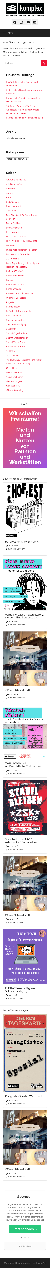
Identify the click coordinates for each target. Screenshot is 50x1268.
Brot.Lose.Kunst (13, 206)
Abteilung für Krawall (16, 180)
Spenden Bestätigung (16, 324)
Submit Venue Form (15, 342)
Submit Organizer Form (17, 333)
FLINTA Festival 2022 (16, 236)
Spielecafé (11, 329)
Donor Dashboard (14, 223)
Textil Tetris (11, 351)
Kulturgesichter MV (15, 284)
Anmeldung (11, 188)
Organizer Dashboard (16, 298)
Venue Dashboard (14, 372)
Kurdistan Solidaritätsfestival (19, 293)
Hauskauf (10, 245)
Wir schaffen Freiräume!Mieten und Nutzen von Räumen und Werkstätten (25, 437)
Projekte (10, 302)
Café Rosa (11, 211)
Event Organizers (14, 228)
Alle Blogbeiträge (14, 184)
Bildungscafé (12, 202)
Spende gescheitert (15, 320)
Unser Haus (11, 368)
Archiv (9, 197)
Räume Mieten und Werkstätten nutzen (24, 118)
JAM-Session (12, 259)
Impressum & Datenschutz (18, 254)
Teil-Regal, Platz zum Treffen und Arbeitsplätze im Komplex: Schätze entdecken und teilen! (22, 110)
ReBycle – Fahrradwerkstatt (19, 311)
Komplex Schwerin (15, 275)
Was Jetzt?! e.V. (13, 386)
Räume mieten (13, 307)
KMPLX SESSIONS (14, 271)
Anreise (9, 193)
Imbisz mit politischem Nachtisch (21, 250)
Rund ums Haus (13, 315)
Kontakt (9, 280)
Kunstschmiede (13, 289)
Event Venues (12, 232)
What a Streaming (14, 390)
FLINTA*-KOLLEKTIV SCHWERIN (21, 241)
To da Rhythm (12, 355)
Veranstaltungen (14, 381)
